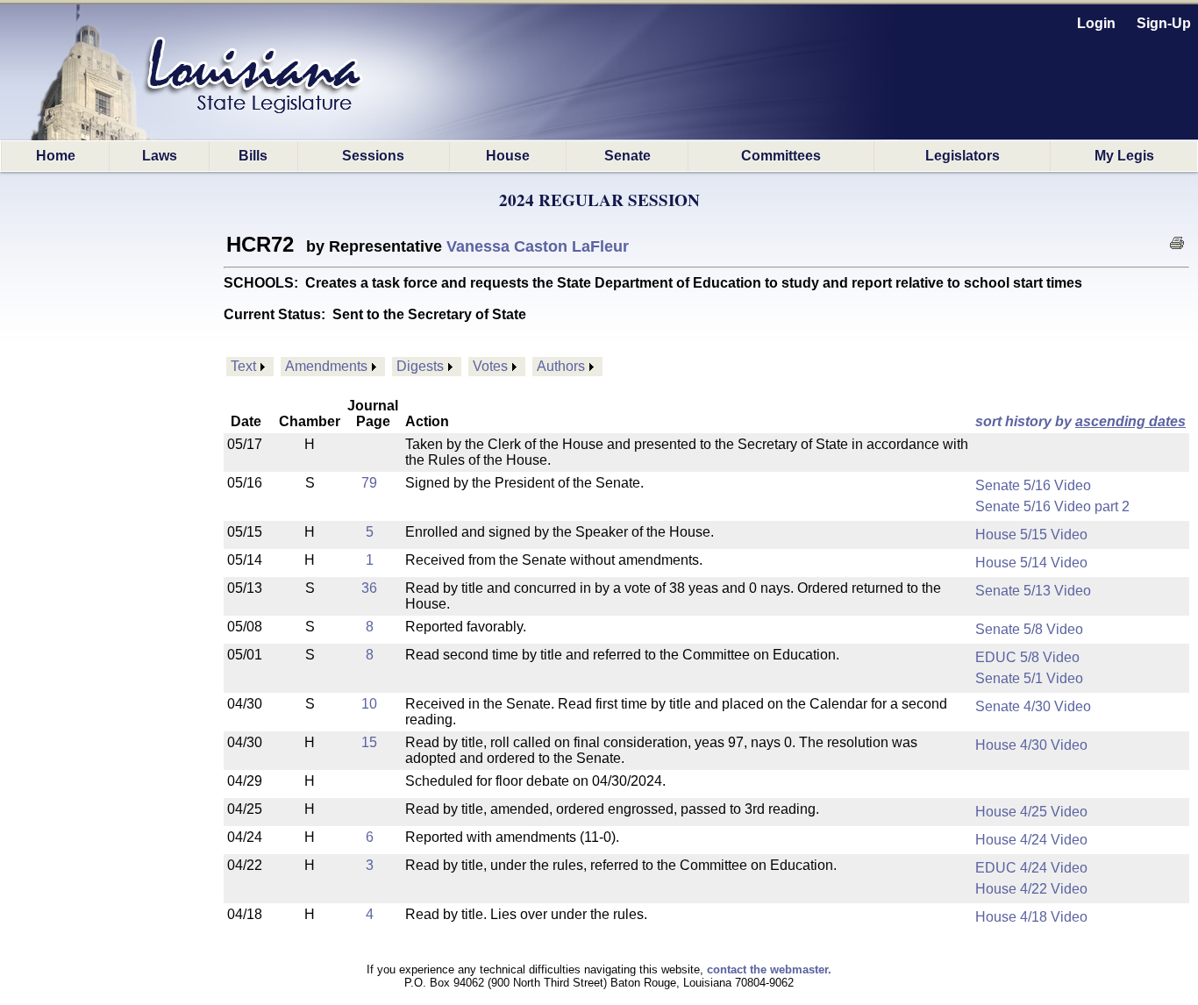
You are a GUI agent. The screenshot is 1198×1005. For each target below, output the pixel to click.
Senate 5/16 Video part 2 (1052, 506)
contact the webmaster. (769, 969)
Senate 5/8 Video (1029, 629)
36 (369, 588)
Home (55, 155)
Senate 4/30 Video (1033, 706)
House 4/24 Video (1031, 839)
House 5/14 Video (1031, 562)
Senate (627, 155)
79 (369, 482)
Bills (253, 155)
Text (243, 366)
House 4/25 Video (1031, 811)
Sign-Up (1164, 23)
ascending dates (1130, 421)
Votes (490, 366)
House (508, 155)
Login (1096, 23)
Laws (159, 155)
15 (369, 742)
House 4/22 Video (1031, 888)
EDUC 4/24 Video (1031, 867)
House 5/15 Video (1031, 534)
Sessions (373, 155)
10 (369, 703)
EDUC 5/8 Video (1027, 657)
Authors (561, 366)
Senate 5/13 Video (1033, 590)
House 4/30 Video (1031, 745)
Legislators (962, 155)
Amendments (326, 366)
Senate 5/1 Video (1029, 678)
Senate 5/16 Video (1033, 485)
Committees (781, 155)
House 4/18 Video (1031, 916)
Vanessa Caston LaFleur (537, 246)
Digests (420, 366)
